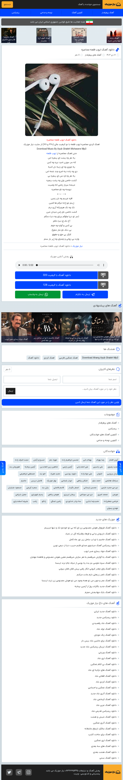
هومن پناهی (53, 494)
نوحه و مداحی (46, 12)
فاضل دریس (36, 480)
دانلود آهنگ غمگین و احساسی (102, 687)
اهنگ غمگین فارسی (68, 357)
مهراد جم (53, 460)
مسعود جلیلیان (14, 487)
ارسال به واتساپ (35, 294)
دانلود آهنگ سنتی (108, 758)
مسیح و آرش (39, 460)
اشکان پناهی (82, 480)
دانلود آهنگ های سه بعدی (104, 746)
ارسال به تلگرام (83, 294)
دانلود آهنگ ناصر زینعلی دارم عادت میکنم (97, 574)
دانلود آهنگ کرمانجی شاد (105, 699)
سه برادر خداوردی (73, 501)
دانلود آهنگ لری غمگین (105, 740)
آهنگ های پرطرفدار (93, 55)
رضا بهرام (100, 460)
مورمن (115, 494)
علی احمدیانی (82, 466)
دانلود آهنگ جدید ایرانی (105, 611)
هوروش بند (14, 466)
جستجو (7, 4)
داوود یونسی (70, 473)
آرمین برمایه (30, 466)
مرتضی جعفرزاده (111, 501)
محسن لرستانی (90, 487)
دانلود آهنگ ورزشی (107, 652)
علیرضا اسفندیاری (20, 501)
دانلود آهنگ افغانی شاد (106, 676)
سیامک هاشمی (111, 480)
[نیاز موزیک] (112, 4)
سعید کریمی (31, 487)
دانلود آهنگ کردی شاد (106, 681)
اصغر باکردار (74, 487)
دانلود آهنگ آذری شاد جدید (104, 693)
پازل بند (45, 487)
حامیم (23, 480)
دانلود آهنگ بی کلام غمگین (103, 664)
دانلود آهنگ (33, 357)
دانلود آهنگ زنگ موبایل (105, 635)
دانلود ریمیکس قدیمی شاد (104, 711)
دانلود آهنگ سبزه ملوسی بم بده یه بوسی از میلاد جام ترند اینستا (86, 563)
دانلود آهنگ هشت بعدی (105, 752)
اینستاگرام (28, 772)
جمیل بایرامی (20, 494)
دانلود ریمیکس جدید (107, 617)
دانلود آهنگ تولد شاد (107, 629)
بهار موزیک (51, 480)
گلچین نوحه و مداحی (107, 440)
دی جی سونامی (86, 494)
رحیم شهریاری (37, 494)
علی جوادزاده (86, 473)
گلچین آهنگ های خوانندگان (103, 434)
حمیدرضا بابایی (92, 501)
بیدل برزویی (112, 473)
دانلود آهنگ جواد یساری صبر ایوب (100, 551)
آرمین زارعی (67, 466)
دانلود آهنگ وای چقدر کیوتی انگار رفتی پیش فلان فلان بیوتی (88, 568)
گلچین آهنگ (77, 12)
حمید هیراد (55, 473)
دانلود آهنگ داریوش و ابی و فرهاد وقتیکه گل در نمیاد (91, 533)
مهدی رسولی (112, 508)
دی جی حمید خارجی (109, 487)
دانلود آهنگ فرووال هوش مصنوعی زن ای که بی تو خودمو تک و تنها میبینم (80, 527)
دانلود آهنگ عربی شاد (106, 705)
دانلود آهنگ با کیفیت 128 (57, 285)
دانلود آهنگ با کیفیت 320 (57, 275)
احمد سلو (96, 480)
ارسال (10, 391)
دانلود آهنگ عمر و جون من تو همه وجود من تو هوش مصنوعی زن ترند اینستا (79, 580)
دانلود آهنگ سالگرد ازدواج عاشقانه (101, 728)
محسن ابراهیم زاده (70, 460)
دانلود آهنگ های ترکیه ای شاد (102, 670)
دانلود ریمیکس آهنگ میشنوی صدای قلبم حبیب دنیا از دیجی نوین (85, 545)
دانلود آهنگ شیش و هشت (104, 717)
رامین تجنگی (56, 501)
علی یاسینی (98, 466)
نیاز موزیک (77, 246)
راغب (35, 501)
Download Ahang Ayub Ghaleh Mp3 (100, 357)
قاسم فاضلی (58, 487)
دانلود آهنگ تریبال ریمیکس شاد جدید (98, 646)
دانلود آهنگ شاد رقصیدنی (104, 623)
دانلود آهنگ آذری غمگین (105, 722)
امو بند (42, 473)
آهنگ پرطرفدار (108, 12)
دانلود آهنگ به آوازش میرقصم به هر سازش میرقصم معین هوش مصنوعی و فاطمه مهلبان (73, 557)
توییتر (9, 772)
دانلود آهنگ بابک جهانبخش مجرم (101, 592)
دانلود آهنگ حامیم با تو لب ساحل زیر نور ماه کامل (93, 539)
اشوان (99, 473)
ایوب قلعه (51, 153)
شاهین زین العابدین (49, 466)
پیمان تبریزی (69, 494)
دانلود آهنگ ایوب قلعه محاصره (98, 49)
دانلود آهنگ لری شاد (107, 658)
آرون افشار (113, 460)
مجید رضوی (113, 466)
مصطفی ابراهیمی (27, 473)
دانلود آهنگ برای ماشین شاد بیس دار (99, 640)
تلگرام (19, 772)
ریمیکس (15, 12)
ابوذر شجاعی (66, 480)
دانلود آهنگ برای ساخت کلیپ (102, 734)
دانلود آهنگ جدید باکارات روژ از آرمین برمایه (96, 586)
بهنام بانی (87, 460)
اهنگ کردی (49, 357)
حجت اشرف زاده (22, 460)
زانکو (44, 501)
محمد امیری (103, 494)
